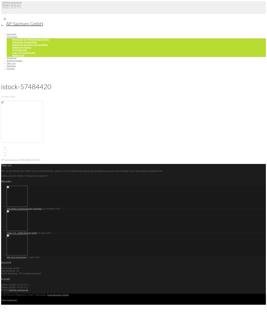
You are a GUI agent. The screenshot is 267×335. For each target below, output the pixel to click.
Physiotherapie (19, 50)
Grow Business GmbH (58, 295)
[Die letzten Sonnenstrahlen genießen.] (17, 206)
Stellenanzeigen (14, 61)
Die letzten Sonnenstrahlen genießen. (25, 209)
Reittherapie (18, 55)
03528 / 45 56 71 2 (11, 5)
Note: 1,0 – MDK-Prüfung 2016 (22, 233)
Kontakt (10, 69)
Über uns (11, 63)
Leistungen (12, 37)
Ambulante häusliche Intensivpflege (30, 45)
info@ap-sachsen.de (12, 2)
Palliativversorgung (21, 47)
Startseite (11, 34)
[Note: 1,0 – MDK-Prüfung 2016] (17, 230)
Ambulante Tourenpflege (24, 42)
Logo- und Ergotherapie (23, 53)
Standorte (12, 58)
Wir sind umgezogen (16, 257)
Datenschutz (13, 309)
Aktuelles (11, 66)
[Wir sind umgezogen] (17, 255)
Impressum (12, 306)
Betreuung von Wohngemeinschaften (30, 40)
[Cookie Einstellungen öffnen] (22, 332)
